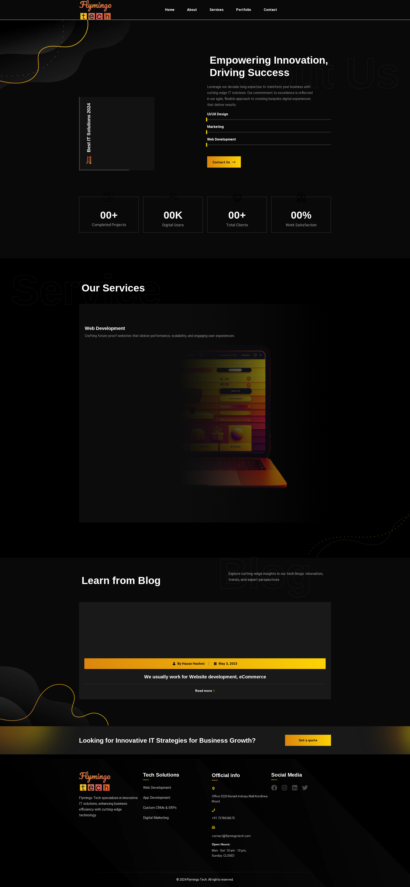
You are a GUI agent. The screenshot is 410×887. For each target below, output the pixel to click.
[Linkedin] (295, 788)
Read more (203, 691)
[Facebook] (274, 788)
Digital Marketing (156, 818)
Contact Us (221, 162)
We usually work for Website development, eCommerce (205, 676)
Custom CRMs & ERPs (160, 808)
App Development (156, 798)
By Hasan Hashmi (191, 664)
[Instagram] (284, 788)
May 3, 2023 (228, 664)
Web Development (105, 328)
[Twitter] (305, 788)
